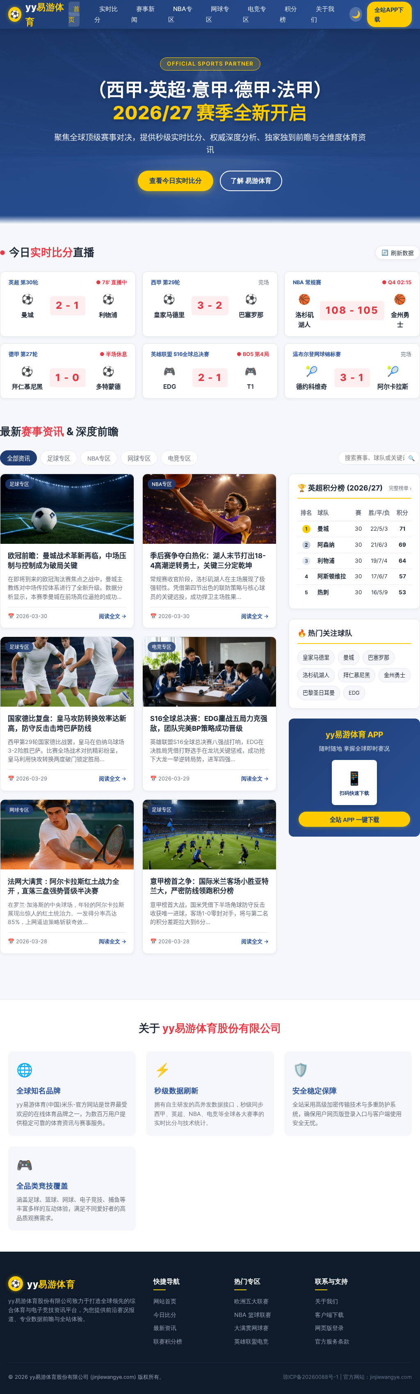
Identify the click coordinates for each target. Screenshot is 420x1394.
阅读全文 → (112, 616)
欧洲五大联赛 (251, 1301)
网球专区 (217, 14)
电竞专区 (254, 14)
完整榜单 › (400, 488)
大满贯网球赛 (251, 1327)
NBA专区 (180, 14)
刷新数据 (397, 253)
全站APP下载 (389, 14)
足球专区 (58, 458)
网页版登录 (329, 1327)
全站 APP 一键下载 (354, 820)
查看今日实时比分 (175, 180)
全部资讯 (18, 458)
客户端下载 (329, 1314)
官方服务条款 (332, 1341)
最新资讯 (164, 1327)
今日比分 (164, 1314)
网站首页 (164, 1301)
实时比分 (106, 14)
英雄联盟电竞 (251, 1341)
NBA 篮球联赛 (252, 1314)
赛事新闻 (143, 14)
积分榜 (288, 14)
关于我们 (322, 14)
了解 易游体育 (251, 180)
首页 (74, 14)
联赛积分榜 (167, 1341)
